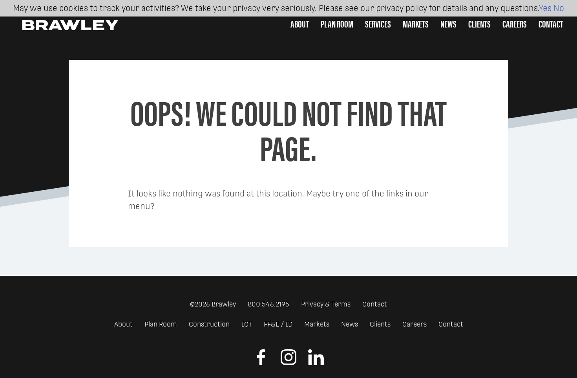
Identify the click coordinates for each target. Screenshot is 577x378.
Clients (479, 23)
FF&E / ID (278, 324)
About (123, 324)
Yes (545, 8)
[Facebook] (261, 363)
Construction (209, 324)
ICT (246, 324)
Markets (316, 324)
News (448, 23)
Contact (551, 23)
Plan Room (160, 324)
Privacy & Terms (326, 304)
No (558, 8)
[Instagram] (288, 363)
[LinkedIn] (316, 363)
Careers (514, 23)
